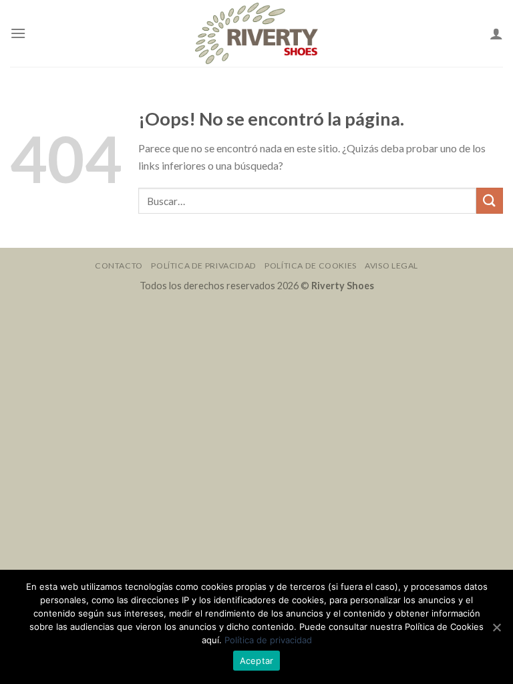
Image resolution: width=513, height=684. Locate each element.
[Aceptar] (496, 627)
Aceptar (257, 660)
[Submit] (489, 201)
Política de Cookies (311, 266)
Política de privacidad (268, 640)
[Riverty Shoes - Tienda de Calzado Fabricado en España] (256, 34)
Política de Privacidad (203, 266)
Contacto (119, 266)
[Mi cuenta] (496, 33)
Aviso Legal (391, 266)
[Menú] (18, 33)
